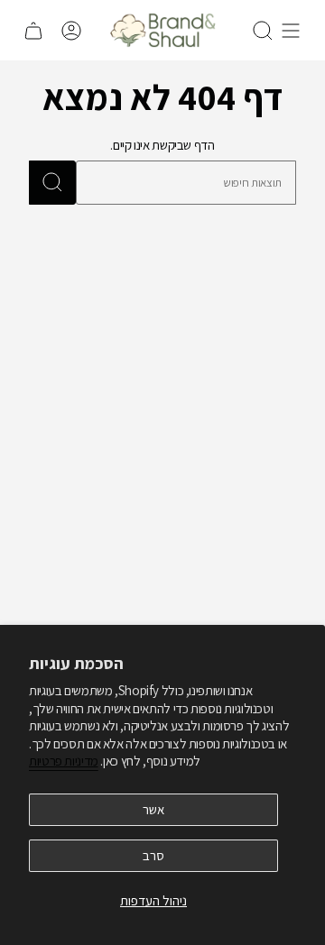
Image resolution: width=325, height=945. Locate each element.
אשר (153, 809)
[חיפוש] (52, 183)
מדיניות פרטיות (63, 760)
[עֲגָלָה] (33, 30)
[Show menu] (291, 30)
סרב (153, 855)
